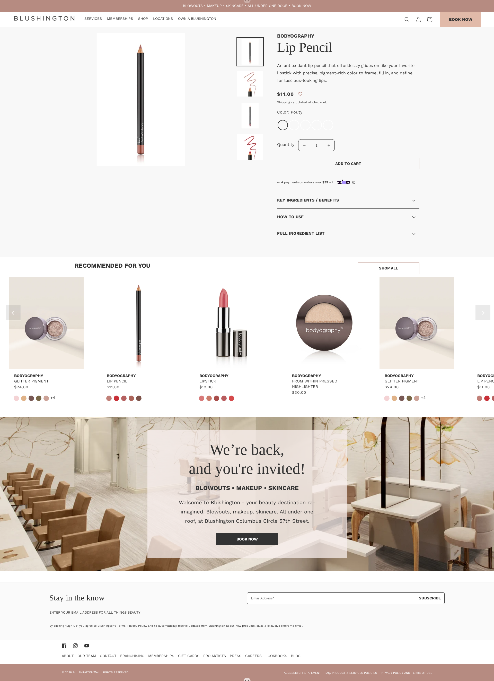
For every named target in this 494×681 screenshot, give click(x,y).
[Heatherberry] (305, 125)
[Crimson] (294, 125)
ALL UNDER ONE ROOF (267, 6)
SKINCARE (235, 6)
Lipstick (207, 381)
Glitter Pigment (31, 381)
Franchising (132, 656)
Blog (296, 656)
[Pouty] (283, 125)
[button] (407, 19)
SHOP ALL (388, 268)
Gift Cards (188, 656)
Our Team (86, 656)
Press (235, 656)
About (68, 656)
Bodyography (295, 36)
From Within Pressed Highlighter (314, 384)
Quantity (285, 144)
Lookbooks (276, 656)
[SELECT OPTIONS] (46, 364)
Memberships (161, 656)
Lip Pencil (117, 381)
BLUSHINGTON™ (84, 672)
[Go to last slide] (13, 312)
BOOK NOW (301, 6)
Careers (253, 656)
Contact (108, 656)
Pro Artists (214, 656)
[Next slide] (483, 312)
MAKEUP (214, 6)
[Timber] (317, 125)
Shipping (283, 102)
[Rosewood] (328, 125)
